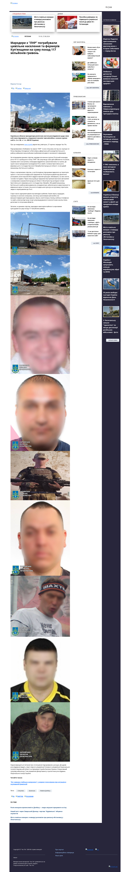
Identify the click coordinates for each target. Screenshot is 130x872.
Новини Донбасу (45, 791)
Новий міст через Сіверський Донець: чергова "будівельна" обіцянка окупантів (36, 812)
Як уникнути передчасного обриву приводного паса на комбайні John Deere (94, 78)
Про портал (59, 850)
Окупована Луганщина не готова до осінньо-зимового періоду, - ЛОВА (111, 139)
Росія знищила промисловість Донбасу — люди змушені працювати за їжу (39, 807)
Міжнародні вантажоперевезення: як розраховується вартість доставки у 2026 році (95, 135)
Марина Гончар (16, 84)
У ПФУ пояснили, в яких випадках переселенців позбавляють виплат (111, 169)
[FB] (12, 88)
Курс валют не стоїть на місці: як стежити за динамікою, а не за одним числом (94, 121)
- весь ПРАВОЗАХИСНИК (92, 144)
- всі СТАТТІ (96, 243)
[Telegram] (27, 88)
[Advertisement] (40, 67)
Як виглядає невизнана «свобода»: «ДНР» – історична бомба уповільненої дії (94, 222)
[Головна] (14, 3)
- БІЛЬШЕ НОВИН (112, 340)
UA (110, 7)
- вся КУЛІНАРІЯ (94, 192)
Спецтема (21, 791)
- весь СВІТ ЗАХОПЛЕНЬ (92, 88)
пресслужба (28, 144)
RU (107, 7)
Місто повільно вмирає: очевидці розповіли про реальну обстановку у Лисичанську (44, 22)
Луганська (32, 791)
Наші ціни (59, 856)
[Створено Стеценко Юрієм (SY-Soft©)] (113, 866)
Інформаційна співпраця (64, 853)
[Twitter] (19, 88)
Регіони (28, 36)
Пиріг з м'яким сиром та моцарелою (92, 160)
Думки (60, 14)
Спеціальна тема (19, 14)
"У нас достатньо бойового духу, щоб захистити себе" (94, 233)
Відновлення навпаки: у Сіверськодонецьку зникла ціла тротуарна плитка (111, 109)
